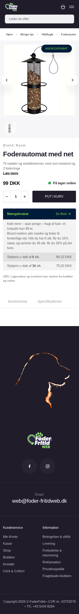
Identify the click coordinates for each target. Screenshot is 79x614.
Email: (39, 494)
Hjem (9, 34)
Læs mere (10, 173)
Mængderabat (56, 48)
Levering (49, 543)
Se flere (61, 214)
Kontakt (8, 564)
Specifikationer (49, 301)
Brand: (14, 145)
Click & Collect (13, 571)
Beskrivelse (17, 301)
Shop (7, 550)
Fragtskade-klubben (57, 576)
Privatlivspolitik (53, 569)
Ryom (21, 145)
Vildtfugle (47, 34)
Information (51, 527)
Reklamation (52, 562)
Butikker (9, 557)
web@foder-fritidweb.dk (39, 501)
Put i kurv (54, 196)
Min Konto (10, 536)
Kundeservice (13, 527)
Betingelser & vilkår (56, 536)
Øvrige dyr (27, 34)
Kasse (7, 543)
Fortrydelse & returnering (52, 553)
